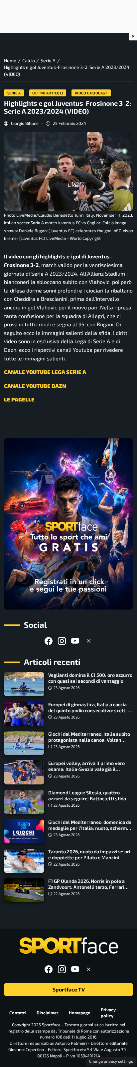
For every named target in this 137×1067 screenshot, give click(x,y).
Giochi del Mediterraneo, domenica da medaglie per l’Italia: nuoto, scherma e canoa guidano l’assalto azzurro (89, 828)
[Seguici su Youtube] (75, 641)
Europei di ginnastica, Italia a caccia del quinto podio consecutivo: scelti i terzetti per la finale (88, 710)
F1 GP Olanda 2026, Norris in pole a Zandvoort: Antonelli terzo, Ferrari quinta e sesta (86, 887)
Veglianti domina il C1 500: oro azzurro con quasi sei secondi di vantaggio (90, 678)
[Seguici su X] (88, 641)
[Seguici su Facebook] (49, 641)
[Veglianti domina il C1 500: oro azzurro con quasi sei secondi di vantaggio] (24, 684)
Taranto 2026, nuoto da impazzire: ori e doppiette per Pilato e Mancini (89, 854)
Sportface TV (69, 990)
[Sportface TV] (68, 524)
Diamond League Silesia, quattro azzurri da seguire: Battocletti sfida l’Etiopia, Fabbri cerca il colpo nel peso (87, 801)
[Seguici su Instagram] (62, 641)
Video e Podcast (91, 93)
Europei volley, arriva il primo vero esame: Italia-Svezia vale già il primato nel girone (86, 769)
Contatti (17, 1012)
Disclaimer (47, 1012)
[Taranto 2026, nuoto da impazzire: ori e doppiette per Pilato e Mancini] (24, 861)
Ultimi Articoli (47, 93)
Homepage (79, 1012)
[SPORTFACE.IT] (68, 945)
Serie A (14, 93)
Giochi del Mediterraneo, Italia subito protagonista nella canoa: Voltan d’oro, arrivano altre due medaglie (89, 740)
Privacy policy (108, 1013)
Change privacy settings (111, 1061)
